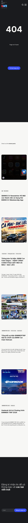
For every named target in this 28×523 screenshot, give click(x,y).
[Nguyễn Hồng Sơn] (3, 241)
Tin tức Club (18, 253)
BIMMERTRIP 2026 (6, 330)
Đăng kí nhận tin (20, 510)
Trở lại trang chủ (14, 68)
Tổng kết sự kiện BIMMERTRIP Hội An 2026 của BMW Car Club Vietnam (13, 338)
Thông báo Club (11, 253)
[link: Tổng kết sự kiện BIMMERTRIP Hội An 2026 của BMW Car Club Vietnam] (14, 319)
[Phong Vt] (3, 178)
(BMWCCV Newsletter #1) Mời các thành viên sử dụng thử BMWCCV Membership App (13, 198)
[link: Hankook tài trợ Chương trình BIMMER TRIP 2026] (14, 394)
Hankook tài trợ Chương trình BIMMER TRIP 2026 (12, 411)
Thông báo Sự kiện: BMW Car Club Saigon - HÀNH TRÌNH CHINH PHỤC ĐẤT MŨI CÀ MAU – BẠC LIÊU (13, 262)
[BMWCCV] (3, 318)
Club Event (4, 253)
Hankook (13, 405)
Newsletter (6, 191)
